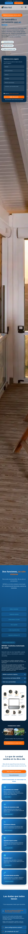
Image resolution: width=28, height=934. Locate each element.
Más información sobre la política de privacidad (14, 99)
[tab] (14, 771)
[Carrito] (22, 7)
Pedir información (14, 97)
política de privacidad (14, 93)
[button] (2, 732)
